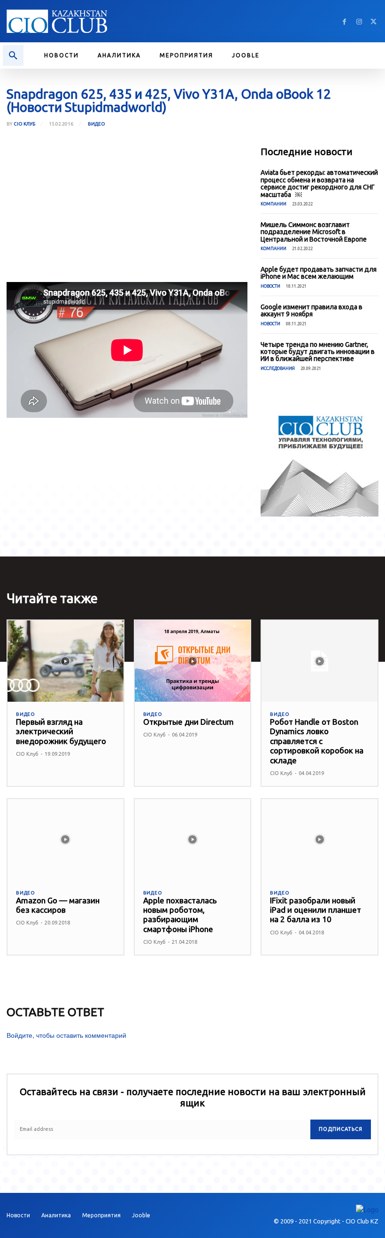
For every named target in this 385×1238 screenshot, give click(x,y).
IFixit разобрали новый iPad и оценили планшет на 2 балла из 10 (315, 910)
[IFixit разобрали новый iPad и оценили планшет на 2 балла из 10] (319, 839)
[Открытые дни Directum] (193, 661)
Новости (270, 286)
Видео (96, 123)
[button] (13, 55)
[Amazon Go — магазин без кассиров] (65, 839)
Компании (273, 204)
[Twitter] (373, 21)
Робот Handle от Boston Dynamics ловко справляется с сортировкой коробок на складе (316, 741)
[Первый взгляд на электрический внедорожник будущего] (65, 661)
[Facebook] (344, 21)
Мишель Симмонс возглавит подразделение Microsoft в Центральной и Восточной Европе (314, 232)
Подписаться (340, 1129)
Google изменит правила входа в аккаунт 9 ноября (311, 310)
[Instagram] (359, 21)
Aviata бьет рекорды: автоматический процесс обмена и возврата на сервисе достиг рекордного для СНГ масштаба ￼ (319, 183)
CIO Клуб (24, 124)
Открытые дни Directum (188, 721)
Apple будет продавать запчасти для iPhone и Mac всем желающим (319, 273)
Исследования (278, 368)
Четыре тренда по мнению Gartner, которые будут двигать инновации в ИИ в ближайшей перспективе (318, 352)
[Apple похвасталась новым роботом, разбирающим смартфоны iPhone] (193, 839)
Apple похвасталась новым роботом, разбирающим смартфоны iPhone (180, 914)
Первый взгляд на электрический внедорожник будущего (61, 731)
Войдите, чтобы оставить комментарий (66, 1035)
